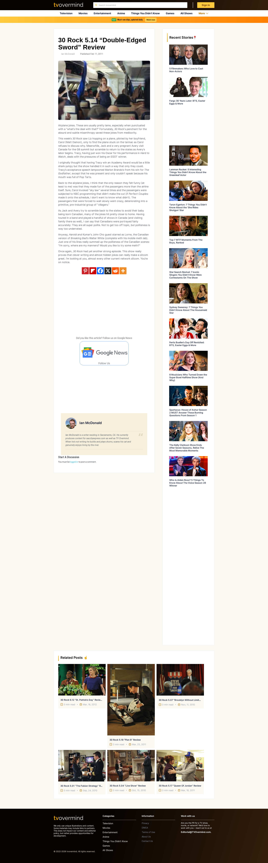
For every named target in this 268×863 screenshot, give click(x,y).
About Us (146, 836)
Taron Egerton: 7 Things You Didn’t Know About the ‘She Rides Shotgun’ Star (188, 207)
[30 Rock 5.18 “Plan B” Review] (131, 699)
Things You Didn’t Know (145, 13)
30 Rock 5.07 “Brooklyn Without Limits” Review (184, 700)
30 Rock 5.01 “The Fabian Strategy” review (83, 785)
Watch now (150, 20)
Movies (83, 13)
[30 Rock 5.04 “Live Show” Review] (131, 765)
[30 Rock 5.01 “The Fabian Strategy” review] (82, 766)
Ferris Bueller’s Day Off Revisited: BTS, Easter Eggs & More (186, 344)
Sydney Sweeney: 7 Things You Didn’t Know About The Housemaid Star (188, 310)
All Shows (186, 13)
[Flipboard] (92, 270)
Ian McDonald (68, 54)
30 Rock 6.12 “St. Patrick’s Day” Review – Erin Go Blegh (89, 699)
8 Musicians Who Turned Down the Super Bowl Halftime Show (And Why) (188, 377)
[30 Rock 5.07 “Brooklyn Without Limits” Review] (180, 680)
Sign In (206, 5)
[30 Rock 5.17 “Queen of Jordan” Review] (180, 765)
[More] (122, 270)
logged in (74, 462)
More (202, 13)
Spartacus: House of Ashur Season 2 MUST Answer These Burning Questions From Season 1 (188, 412)
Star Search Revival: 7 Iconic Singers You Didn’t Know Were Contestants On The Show (185, 275)
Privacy (145, 823)
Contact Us (147, 841)
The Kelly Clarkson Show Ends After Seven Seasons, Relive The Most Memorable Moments (186, 448)
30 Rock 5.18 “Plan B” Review (125, 739)
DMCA (145, 827)
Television (66, 13)
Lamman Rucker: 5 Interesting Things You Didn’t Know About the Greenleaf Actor (187, 172)
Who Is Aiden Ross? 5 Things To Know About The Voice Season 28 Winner (187, 483)
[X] (107, 270)
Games (170, 13)
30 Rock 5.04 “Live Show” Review (128, 785)
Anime (121, 13)
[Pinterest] (85, 270)
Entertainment (102, 13)
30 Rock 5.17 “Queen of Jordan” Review (180, 785)
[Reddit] (115, 270)
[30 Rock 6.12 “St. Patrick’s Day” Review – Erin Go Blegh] (82, 680)
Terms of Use (148, 832)
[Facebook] (100, 270)
